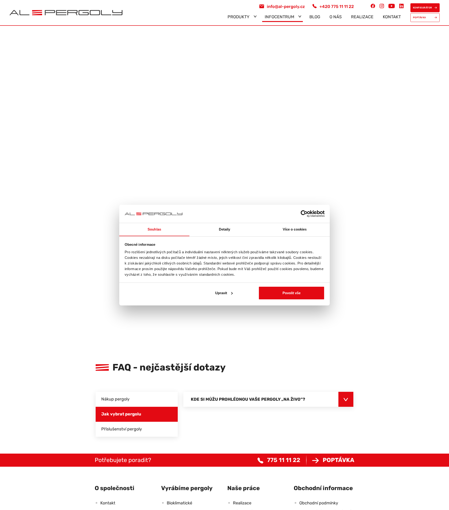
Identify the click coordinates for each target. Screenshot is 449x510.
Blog (314, 17)
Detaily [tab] (224, 229)
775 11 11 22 (283, 460)
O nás (336, 17)
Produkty (239, 17)
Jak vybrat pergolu (121, 414)
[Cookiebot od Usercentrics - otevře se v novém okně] (304, 213)
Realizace (362, 17)
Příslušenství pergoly (121, 429)
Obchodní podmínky (318, 503)
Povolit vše (291, 293)
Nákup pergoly (115, 399)
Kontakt (392, 17)
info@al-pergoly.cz (286, 6)
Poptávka (338, 460)
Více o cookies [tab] (295, 229)
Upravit (221, 293)
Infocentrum (279, 17)
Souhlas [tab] (154, 229)
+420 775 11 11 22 (336, 6)
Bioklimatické (179, 503)
